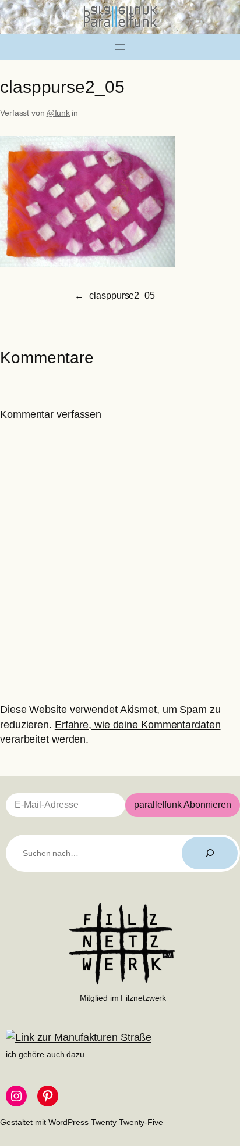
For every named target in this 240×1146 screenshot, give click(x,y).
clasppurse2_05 (122, 295)
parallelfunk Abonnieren (182, 805)
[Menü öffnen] (120, 47)
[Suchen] (210, 853)
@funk (58, 112)
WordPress (68, 1122)
